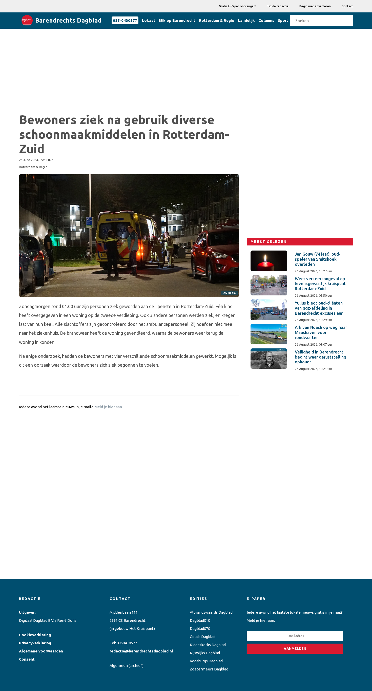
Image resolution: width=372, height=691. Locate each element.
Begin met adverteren (315, 6)
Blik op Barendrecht (176, 20)
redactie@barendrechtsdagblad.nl (141, 651)
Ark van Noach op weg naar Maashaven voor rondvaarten (321, 332)
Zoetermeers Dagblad (209, 669)
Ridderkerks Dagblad (208, 645)
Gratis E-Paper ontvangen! (237, 6)
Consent (27, 659)
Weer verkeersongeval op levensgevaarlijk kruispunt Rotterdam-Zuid (320, 283)
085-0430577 (125, 20)
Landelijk (246, 20)
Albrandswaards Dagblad (211, 612)
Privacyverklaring (35, 643)
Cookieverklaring (35, 635)
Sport (283, 20)
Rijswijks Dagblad (205, 653)
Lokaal (148, 20)
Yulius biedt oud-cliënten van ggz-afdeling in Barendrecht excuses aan (319, 308)
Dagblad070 (200, 628)
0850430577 (127, 643)
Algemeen (119, 665)
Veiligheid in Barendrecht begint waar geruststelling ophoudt (320, 357)
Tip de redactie (277, 6)
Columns (266, 20)
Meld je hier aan (108, 407)
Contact (347, 6)
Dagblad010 (200, 620)
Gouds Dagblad (202, 636)
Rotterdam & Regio (216, 20)
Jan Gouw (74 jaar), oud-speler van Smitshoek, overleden (317, 259)
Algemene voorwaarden (41, 651)
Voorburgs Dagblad (206, 661)
